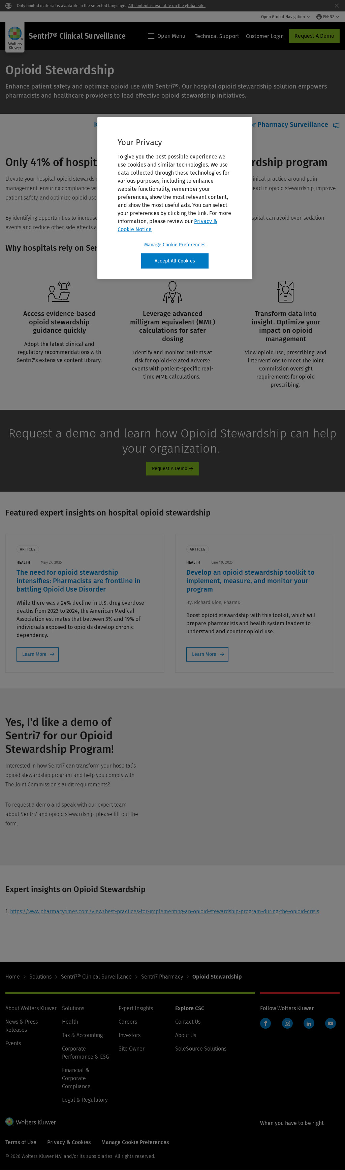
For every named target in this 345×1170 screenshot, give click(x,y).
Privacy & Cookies (69, 1142)
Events (13, 1043)
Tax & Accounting (82, 1035)
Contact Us (187, 1022)
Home (12, 976)
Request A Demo (314, 36)
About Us (185, 1035)
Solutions (40, 976)
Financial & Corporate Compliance (76, 1078)
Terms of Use (20, 1142)
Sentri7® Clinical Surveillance (96, 976)
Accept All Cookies (175, 261)
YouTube (330, 1023)
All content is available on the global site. (167, 5)
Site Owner (132, 1048)
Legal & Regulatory (84, 1100)
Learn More (34, 654)
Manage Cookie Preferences (175, 245)
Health (70, 1022)
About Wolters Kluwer (31, 1008)
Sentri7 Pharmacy (162, 976)
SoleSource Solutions (200, 1048)
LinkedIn (309, 1023)
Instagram (287, 1023)
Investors (129, 1035)
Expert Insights (136, 1008)
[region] (174, 198)
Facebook (265, 1023)
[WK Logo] (30, 1122)
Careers (128, 1022)
